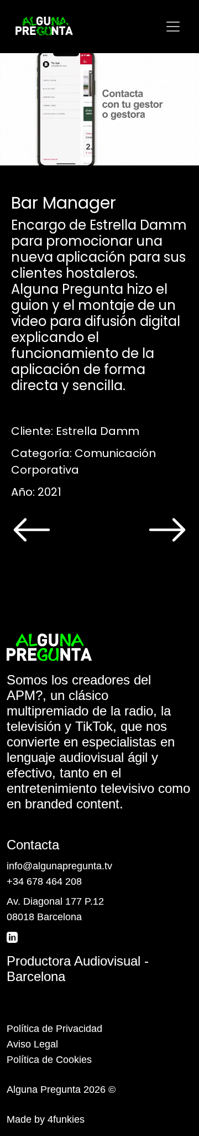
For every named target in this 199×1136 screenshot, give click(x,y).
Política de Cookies (49, 1059)
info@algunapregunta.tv (59, 866)
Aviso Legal (32, 1044)
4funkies (66, 1119)
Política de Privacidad (54, 1028)
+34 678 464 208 (44, 881)
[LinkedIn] (13, 936)
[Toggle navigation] (173, 26)
